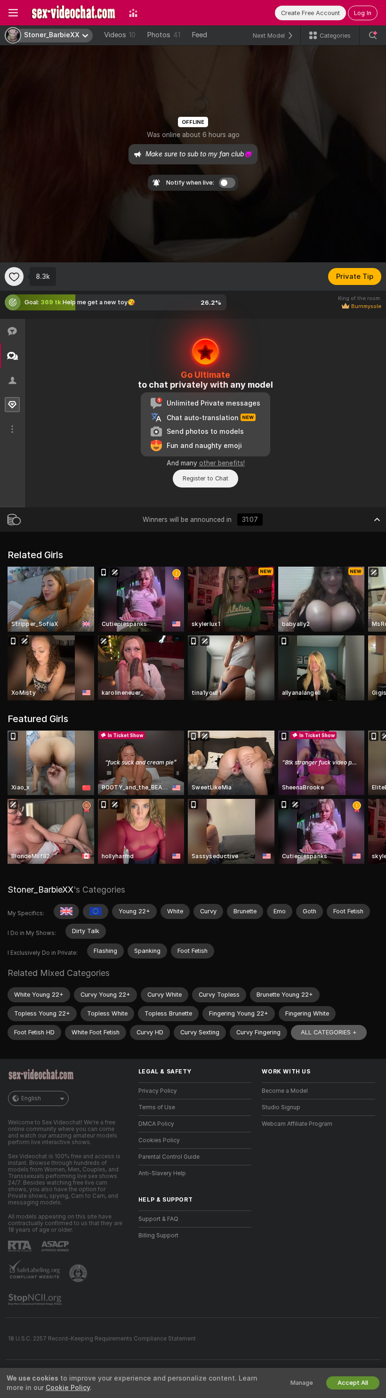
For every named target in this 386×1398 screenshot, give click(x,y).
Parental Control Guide (169, 1157)
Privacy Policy (157, 1091)
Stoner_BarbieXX (40, 889)
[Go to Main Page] (73, 12)
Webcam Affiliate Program (297, 1124)
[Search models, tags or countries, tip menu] (373, 35)
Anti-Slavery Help (162, 1173)
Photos (163, 35)
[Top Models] (133, 12)
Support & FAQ (158, 1219)
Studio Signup (281, 1107)
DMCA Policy (156, 1124)
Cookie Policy (68, 1387)
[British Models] (66, 911)
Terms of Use (156, 1107)
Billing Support (158, 1235)
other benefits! (222, 463)
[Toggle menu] (13, 12)
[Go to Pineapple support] (79, 1273)
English (31, 1098)
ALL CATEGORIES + (329, 1032)
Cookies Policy (159, 1140)
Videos (120, 35)
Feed (199, 35)
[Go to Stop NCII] (36, 1299)
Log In (362, 12)
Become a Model (285, 1091)
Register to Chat (205, 478)
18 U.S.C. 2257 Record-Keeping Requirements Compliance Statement (102, 1338)
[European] (95, 911)
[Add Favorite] (14, 276)
